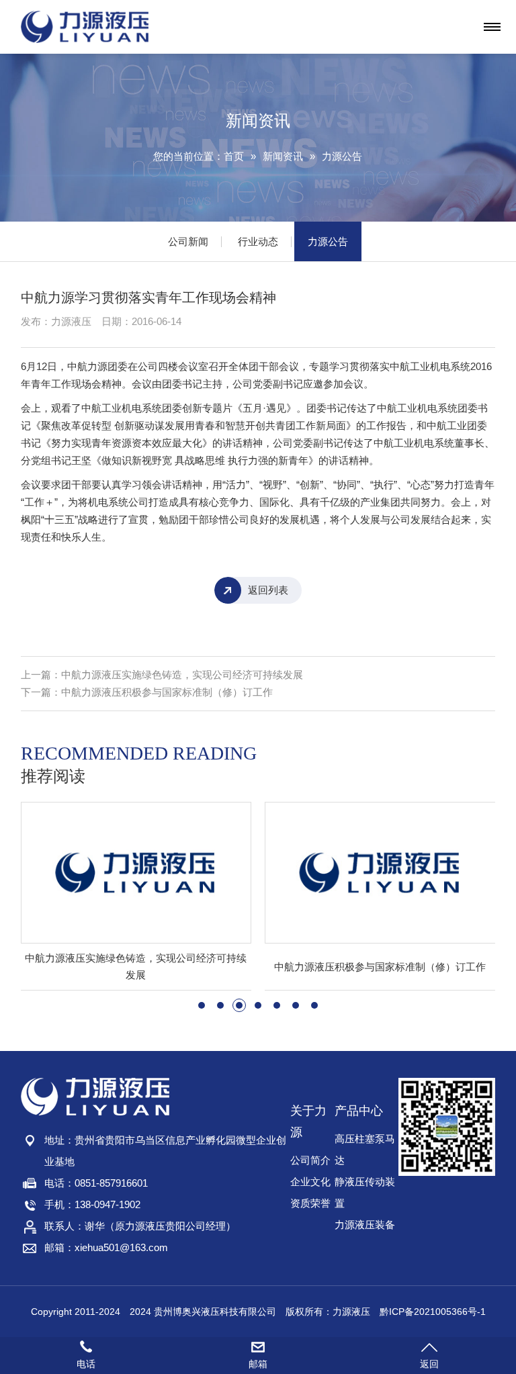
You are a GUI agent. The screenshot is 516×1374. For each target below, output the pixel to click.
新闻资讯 (283, 156)
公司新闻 (188, 241)
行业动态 (258, 241)
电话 (86, 1364)
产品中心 (359, 1110)
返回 (429, 1364)
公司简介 (310, 1160)
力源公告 (342, 156)
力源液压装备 (365, 1224)
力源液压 (351, 1311)
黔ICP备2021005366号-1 (433, 1311)
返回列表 (268, 590)
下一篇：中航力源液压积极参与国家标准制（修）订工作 (147, 692)
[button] (201, 1005)
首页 (234, 156)
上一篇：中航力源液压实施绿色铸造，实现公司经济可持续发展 (162, 674)
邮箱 (258, 1364)
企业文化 (310, 1181)
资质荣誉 (310, 1203)
